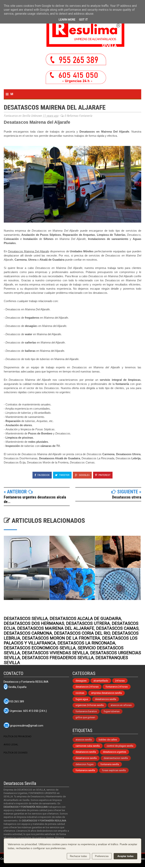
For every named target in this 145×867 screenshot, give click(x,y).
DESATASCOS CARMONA (28, 633)
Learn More (67, 19)
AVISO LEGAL (11, 744)
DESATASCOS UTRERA (88, 623)
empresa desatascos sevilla (106, 692)
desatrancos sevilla (105, 699)
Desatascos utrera (126, 497)
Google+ (84, 475)
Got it (83, 19)
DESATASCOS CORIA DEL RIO (82, 633)
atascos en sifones (121, 705)
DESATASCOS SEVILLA (26, 618)
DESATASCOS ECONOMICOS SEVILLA (40, 647)
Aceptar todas (125, 856)
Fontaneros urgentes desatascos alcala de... (35, 499)
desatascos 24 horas (87, 686)
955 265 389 (16, 701)
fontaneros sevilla (85, 770)
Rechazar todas (78, 856)
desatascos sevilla (86, 751)
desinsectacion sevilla (116, 758)
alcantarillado (100, 680)
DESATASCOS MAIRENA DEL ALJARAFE (55, 628)
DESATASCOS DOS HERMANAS (34, 623)
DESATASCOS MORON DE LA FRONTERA (61, 638)
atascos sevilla (84, 739)
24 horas (120, 680)
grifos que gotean (85, 717)
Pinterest (104, 475)
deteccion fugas (84, 764)
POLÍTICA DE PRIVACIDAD (18, 736)
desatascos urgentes (114, 751)
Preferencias (102, 856)
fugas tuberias (112, 711)
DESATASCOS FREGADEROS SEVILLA (58, 657)
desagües (81, 680)
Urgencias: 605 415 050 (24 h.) (28, 711)
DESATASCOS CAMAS (117, 628)
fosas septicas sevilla (114, 770)
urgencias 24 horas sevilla (90, 705)
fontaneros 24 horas (117, 686)
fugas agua (82, 699)
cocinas (80, 692)
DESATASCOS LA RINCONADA (86, 642)
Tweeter (64, 475)
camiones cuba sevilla (88, 745)
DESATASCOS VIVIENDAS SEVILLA (55, 652)
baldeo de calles (108, 739)
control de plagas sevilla (120, 745)
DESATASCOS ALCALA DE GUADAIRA (85, 618)
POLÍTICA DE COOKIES (16, 752)
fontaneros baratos (86, 711)
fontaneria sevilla (109, 764)
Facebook (43, 475)
